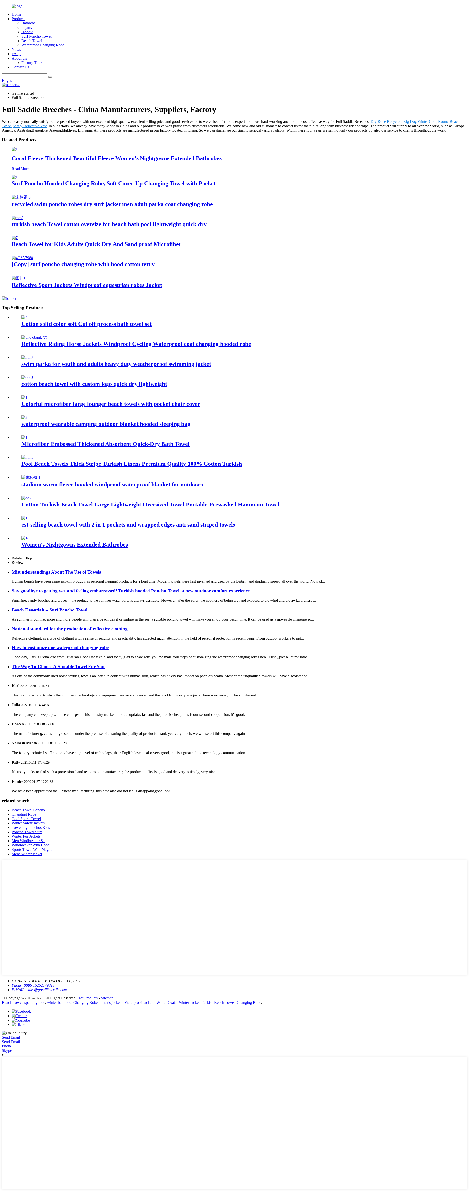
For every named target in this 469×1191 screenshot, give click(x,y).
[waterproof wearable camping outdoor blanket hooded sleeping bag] (24, 417)
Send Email (11, 1037)
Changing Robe (24, 814)
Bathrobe (28, 23)
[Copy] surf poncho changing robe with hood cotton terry (83, 264)
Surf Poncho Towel (36, 36)
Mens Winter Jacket (27, 854)
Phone (7, 1046)
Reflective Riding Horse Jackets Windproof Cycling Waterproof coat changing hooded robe (136, 344)
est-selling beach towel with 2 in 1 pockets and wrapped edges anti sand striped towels (128, 524)
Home (16, 14)
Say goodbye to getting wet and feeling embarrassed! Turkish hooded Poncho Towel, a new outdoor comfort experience (131, 590)
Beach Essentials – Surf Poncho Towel (49, 609)
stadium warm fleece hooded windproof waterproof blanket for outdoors (112, 484)
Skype (7, 1050)
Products (18, 19)
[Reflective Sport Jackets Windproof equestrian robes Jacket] (18, 278)
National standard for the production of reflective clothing (70, 628)
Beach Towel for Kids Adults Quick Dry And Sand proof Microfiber (96, 244)
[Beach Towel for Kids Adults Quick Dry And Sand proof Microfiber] (15, 238)
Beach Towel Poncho (28, 810)
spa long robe (34, 1003)
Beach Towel (31, 41)
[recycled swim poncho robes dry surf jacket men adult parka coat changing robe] (21, 197)
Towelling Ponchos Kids (31, 827)
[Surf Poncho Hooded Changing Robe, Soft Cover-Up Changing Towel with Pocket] (15, 177)
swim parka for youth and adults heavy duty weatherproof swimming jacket (116, 364)
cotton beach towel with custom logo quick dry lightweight (94, 384)
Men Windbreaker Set (28, 841)
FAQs (16, 54)
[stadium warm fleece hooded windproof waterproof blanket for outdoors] (30, 477)
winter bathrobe (59, 1003)
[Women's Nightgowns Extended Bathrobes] (25, 538)
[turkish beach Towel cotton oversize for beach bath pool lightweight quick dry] (17, 218)
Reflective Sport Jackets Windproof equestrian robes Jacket (87, 285)
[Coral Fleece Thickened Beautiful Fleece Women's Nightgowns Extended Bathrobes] (15, 149)
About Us (19, 58)
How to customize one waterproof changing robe (60, 647)
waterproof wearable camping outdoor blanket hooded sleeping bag (105, 424)
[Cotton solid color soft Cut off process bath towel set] (24, 317)
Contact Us (20, 67)
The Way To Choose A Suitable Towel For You (58, 666)
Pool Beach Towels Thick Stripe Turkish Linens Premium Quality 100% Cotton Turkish (131, 464)
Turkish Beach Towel (218, 1003)
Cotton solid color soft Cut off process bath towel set (86, 324)
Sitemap (107, 998)
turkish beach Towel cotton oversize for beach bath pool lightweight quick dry (109, 224)
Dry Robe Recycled (386, 121)
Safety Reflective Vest (30, 126)
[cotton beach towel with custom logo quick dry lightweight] (27, 377)
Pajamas (27, 27)
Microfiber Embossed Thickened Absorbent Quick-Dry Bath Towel (105, 444)
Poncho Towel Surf (27, 832)
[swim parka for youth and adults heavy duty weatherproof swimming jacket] (27, 357)
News (16, 49)
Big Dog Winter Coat (419, 121)
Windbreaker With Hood (31, 845)
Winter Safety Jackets (28, 823)
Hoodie (27, 32)
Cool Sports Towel (26, 819)
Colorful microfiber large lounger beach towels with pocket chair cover (110, 404)
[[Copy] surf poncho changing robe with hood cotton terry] (22, 258)
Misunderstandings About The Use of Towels (56, 572)
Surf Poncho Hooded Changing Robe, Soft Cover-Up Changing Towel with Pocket (114, 183)
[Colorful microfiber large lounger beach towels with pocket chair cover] (24, 397)
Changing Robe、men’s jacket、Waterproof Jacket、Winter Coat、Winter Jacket (136, 1003)
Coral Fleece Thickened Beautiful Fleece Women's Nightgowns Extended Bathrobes (117, 158)
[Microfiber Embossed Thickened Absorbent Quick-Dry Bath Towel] (24, 437)
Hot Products (87, 998)
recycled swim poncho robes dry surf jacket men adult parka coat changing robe (112, 204)
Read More (20, 169)
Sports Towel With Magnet (32, 849)
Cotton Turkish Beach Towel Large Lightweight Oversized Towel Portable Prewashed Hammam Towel (150, 504)
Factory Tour (31, 63)
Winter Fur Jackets (26, 836)
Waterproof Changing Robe (42, 45)
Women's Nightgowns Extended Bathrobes (74, 544)
